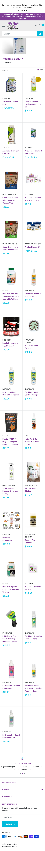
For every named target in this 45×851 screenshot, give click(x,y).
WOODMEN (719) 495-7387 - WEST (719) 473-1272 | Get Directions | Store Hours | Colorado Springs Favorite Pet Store (22, 16)
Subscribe (10, 824)
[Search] (40, 33)
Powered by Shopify (9, 846)
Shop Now (22, 10)
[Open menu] (3, 26)
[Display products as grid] (38, 70)
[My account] (36, 26)
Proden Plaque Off (33, 244)
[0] (40, 25)
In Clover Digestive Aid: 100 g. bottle (33, 199)
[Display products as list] (41, 70)
